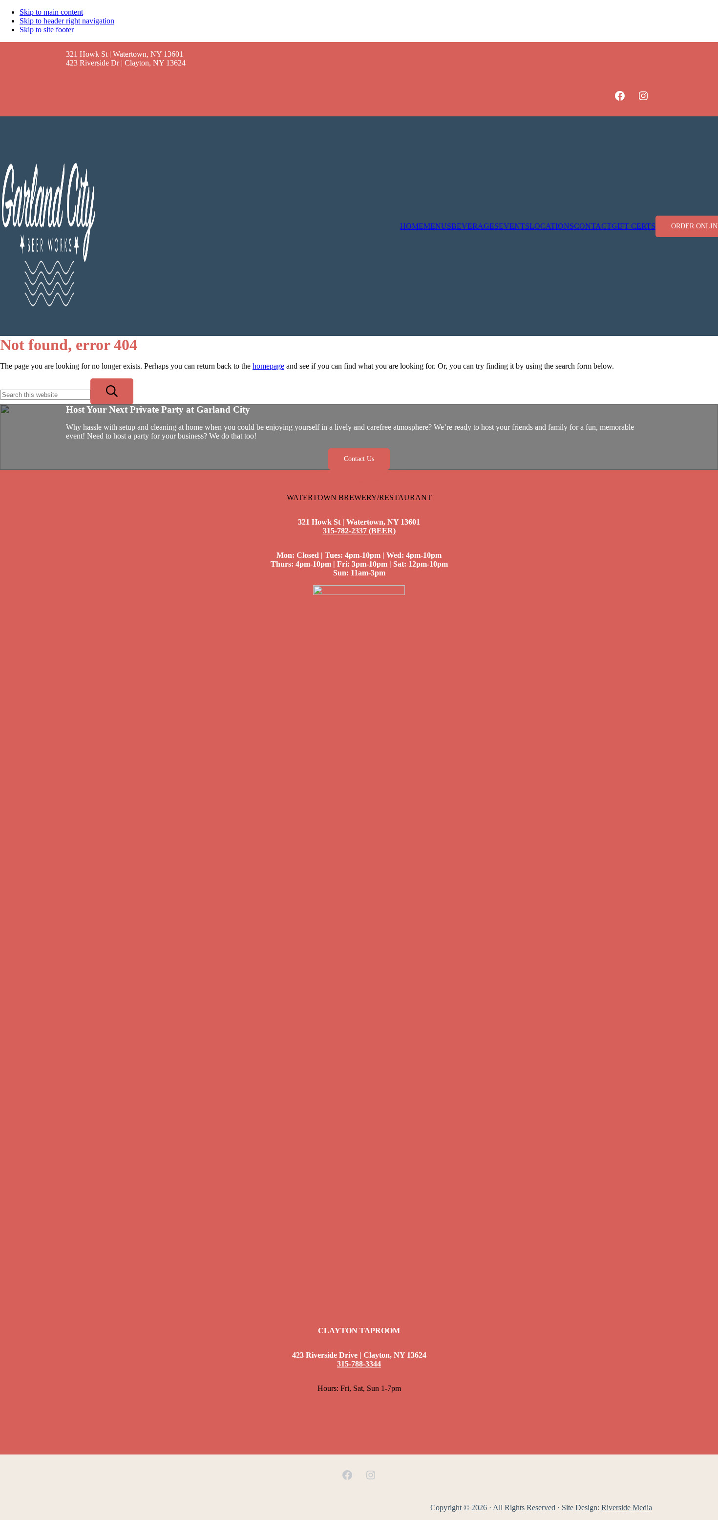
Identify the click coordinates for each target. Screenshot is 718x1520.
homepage (268, 366)
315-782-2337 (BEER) (359, 531)
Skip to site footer (47, 29)
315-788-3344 (359, 1364)
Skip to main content (51, 12)
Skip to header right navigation (67, 21)
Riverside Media (626, 1507)
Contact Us (359, 459)
